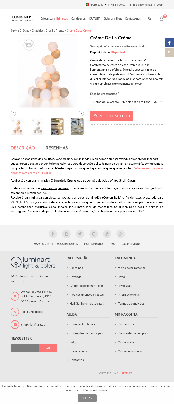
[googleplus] (120, 234)
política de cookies (93, 386)
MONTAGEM (19, 202)
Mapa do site (41, 243)
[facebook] (53, 234)
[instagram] (66, 234)
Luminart (126, 373)
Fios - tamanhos (94, 243)
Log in (160, 4)
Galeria (108, 18)
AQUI (47, 192)
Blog (119, 18)
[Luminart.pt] (22, 18)
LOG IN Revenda (131, 243)
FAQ (142, 211)
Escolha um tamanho (104, 93)
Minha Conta (118, 4)
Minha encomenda (141, 4)
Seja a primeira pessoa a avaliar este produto (119, 46)
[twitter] (80, 234)
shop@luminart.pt (33, 324)
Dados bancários (67, 243)
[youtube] (107, 234)
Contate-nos (133, 18)
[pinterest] (93, 234)
